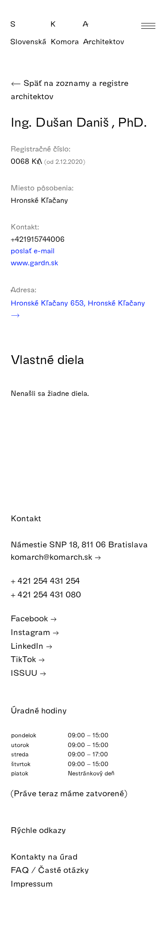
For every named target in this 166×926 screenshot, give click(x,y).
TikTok (24, 658)
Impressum (33, 883)
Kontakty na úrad (45, 856)
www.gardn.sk (35, 262)
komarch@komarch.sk (52, 556)
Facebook (30, 618)
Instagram (31, 631)
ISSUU (25, 672)
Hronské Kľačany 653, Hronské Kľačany (78, 302)
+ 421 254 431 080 (47, 594)
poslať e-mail (34, 250)
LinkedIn (28, 645)
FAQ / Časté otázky (51, 869)
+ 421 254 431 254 (46, 580)
